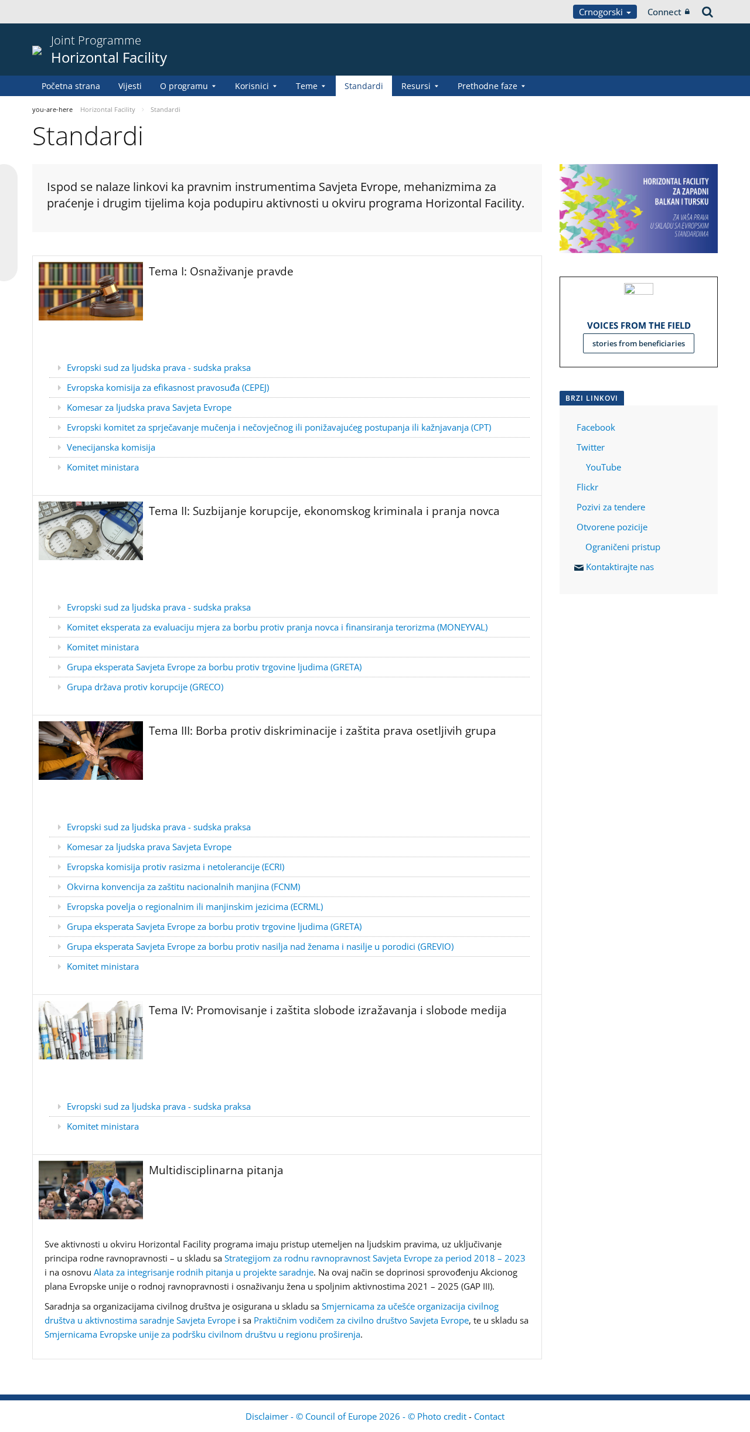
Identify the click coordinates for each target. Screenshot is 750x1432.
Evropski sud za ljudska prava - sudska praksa (159, 367)
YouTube (602, 467)
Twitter (591, 447)
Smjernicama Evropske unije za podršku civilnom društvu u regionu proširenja (202, 1334)
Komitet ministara (103, 467)
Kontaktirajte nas (620, 566)
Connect (664, 12)
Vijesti (130, 85)
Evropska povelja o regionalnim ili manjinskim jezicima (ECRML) (195, 906)
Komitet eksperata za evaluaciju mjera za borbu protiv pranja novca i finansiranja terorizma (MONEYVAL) (277, 627)
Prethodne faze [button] (487, 85)
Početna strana (71, 85)
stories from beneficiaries (638, 343)
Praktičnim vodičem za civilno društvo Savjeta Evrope (361, 1320)
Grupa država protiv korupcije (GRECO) (145, 687)
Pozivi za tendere (611, 507)
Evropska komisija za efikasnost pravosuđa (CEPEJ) (168, 387)
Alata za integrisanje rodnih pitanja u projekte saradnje (203, 1272)
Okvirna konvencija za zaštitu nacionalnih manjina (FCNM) (183, 886)
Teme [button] (307, 85)
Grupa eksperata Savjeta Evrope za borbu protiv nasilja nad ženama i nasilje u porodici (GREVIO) (260, 946)
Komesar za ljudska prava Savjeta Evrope (149, 407)
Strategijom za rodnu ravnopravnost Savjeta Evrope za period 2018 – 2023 (375, 1258)
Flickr (586, 487)
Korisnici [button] (252, 85)
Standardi (364, 85)
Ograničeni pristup (622, 547)
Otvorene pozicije (612, 527)
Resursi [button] (416, 85)
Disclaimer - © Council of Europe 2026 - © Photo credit (357, 1416)
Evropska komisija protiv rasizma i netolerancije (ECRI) (175, 866)
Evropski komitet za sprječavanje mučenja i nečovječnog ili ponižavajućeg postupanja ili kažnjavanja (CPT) (279, 427)
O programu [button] (184, 85)
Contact (489, 1416)
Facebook (596, 427)
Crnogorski (602, 12)
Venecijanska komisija (111, 447)
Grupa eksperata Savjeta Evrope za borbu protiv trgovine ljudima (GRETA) (214, 667)
